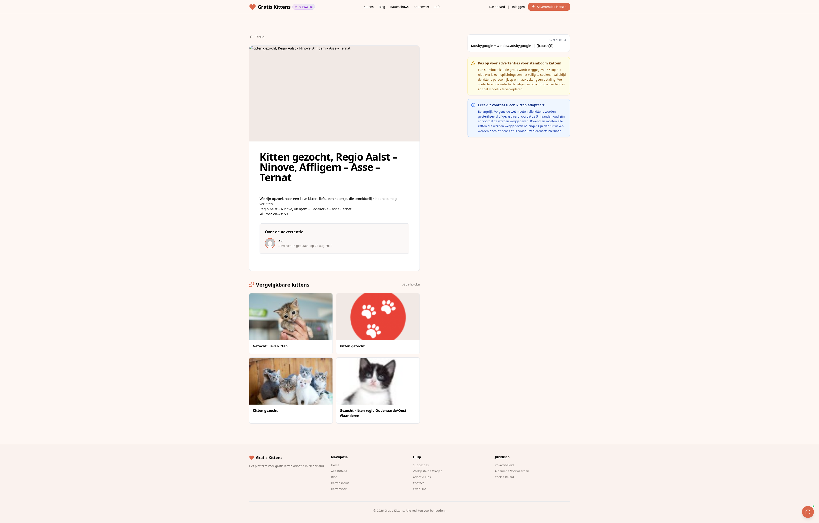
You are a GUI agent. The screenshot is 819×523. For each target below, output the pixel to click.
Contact (418, 483)
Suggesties (421, 465)
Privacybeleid (504, 465)
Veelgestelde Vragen (427, 471)
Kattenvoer (421, 7)
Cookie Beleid (504, 477)
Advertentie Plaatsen (551, 7)
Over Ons (419, 489)
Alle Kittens (339, 471)
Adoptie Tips (422, 477)
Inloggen (518, 7)
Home (335, 465)
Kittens (369, 7)
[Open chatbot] (808, 512)
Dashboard (497, 7)
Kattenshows (399, 7)
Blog (382, 7)
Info (437, 7)
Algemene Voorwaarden (512, 471)
